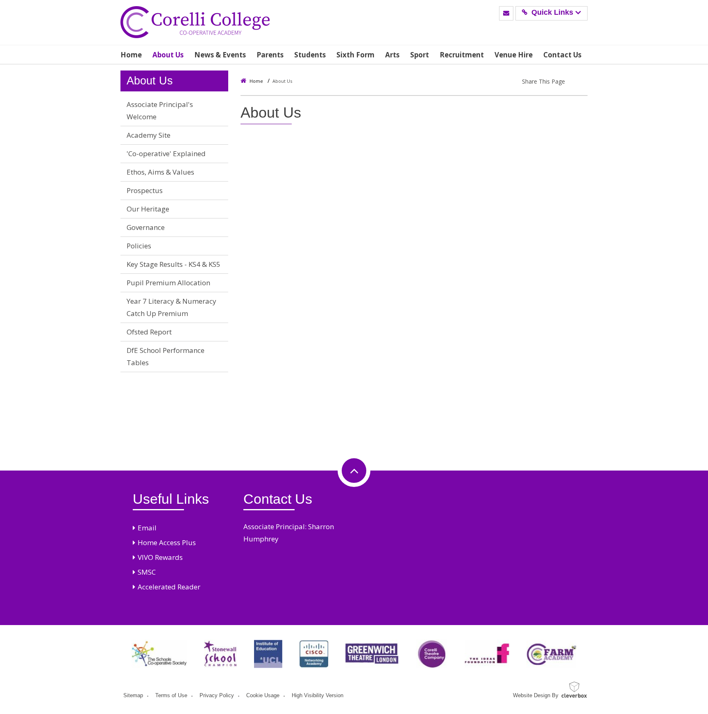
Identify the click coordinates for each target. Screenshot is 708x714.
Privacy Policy (217, 695)
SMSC (147, 572)
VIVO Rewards (160, 557)
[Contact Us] (506, 13)
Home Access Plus (167, 542)
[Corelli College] (195, 22)
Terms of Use (171, 695)
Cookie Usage (262, 695)
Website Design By (535, 695)
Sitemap (133, 695)
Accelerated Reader (169, 586)
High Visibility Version (317, 695)
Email (147, 527)
